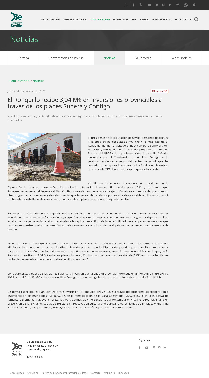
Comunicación (100, 19)
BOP (134, 19)
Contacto (96, 372)
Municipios (120, 19)
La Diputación (50, 19)
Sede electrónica (75, 19)
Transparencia (161, 19)
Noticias (109, 58)
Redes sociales (181, 58)
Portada (23, 58)
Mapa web (109, 372)
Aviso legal (32, 372)
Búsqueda (123, 372)
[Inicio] (16, 20)
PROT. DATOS (183, 19)
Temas (144, 19)
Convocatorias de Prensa (66, 58)
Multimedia (143, 58)
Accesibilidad (17, 372)
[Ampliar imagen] (44, 158)
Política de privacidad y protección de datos (65, 372)
